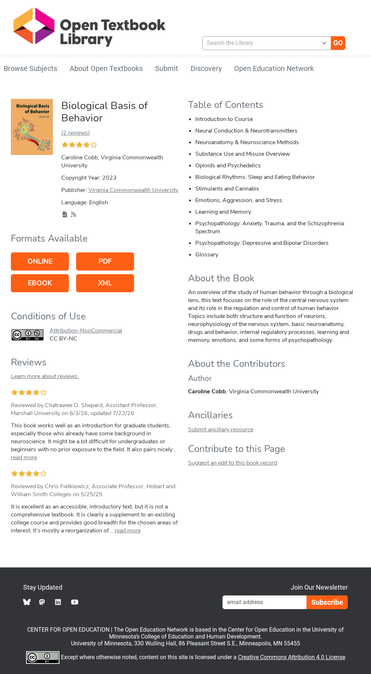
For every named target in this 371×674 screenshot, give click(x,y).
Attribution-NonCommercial (86, 331)
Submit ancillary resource (220, 430)
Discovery (206, 68)
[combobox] (264, 43)
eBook (40, 283)
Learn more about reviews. (45, 376)
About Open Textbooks (106, 68)
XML (105, 283)
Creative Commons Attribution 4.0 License (291, 657)
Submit (166, 68)
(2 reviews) (75, 133)
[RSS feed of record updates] (73, 215)
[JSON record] (64, 215)
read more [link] (24, 457)
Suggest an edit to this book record (232, 463)
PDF (105, 261)
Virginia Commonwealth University (133, 190)
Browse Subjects (30, 68)
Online (40, 261)
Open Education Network (274, 68)
